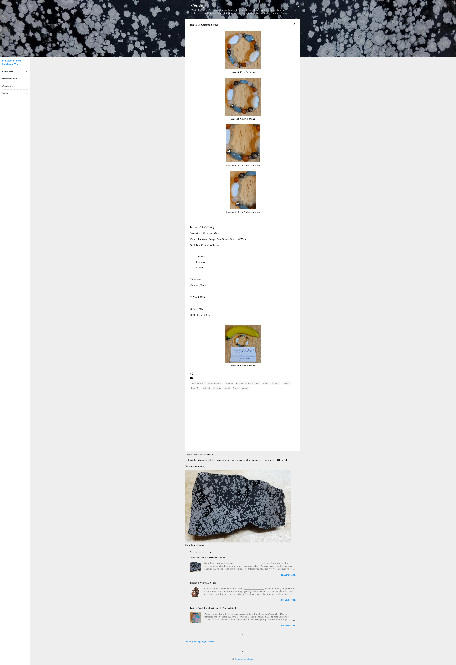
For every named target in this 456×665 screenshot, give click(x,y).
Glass (266, 383)
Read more (288, 574)
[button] (294, 24)
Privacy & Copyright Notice (203, 582)
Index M (195, 388)
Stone (236, 388)
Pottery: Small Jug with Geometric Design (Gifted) (213, 608)
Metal (227, 388)
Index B (275, 383)
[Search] (298, 6)
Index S (206, 388)
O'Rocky (197, 5)
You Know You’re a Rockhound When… (208, 557)
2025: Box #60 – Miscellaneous (206, 383)
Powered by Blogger (244, 658)
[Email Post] (191, 378)
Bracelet (229, 383)
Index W (217, 388)
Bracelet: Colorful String (248, 383)
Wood (245, 388)
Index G (286, 383)
